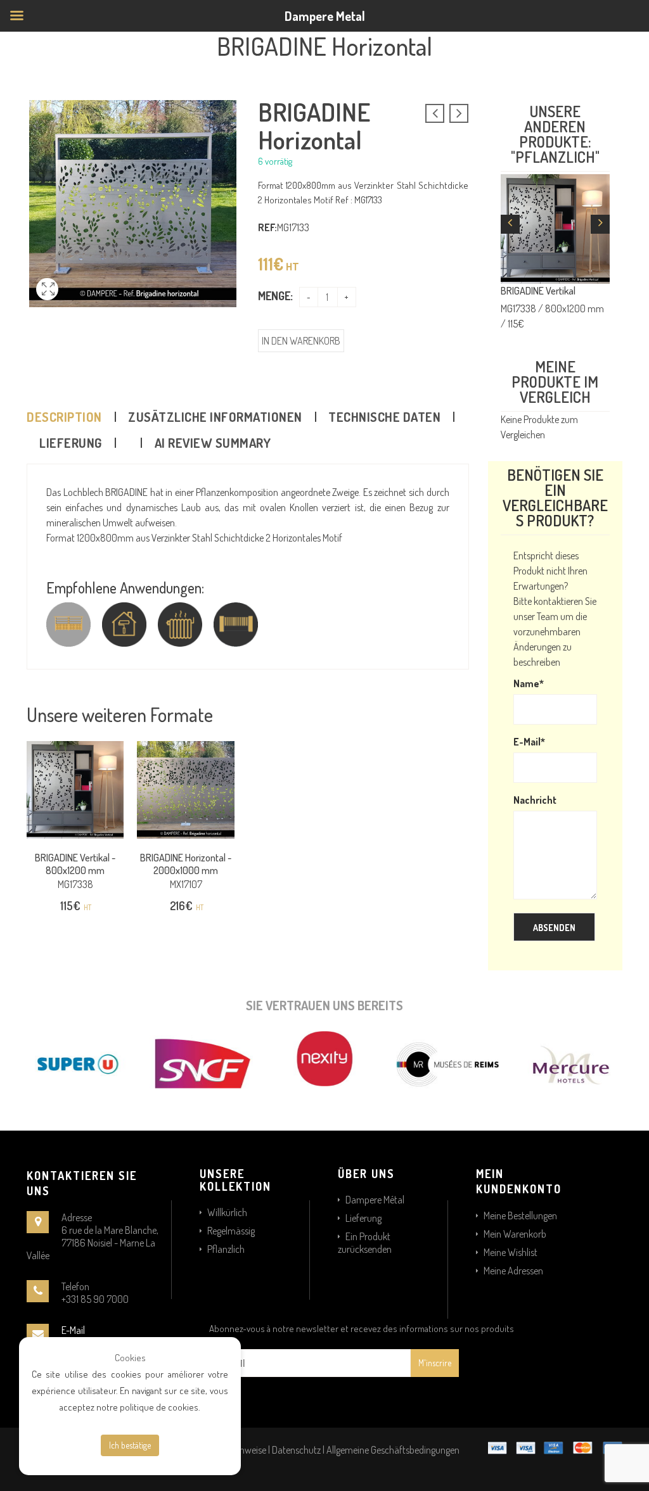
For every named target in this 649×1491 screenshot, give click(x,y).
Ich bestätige (130, 1445)
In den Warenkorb (301, 340)
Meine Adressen (513, 1270)
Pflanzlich (226, 1249)
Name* (528, 683)
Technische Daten (384, 417)
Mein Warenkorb (515, 1234)
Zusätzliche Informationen (215, 417)
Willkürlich (227, 1212)
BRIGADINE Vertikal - (75, 864)
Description (64, 417)
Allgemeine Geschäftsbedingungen (392, 1449)
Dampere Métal (374, 1199)
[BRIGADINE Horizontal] (47, 303)
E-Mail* (529, 741)
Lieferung (70, 443)
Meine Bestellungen (520, 1215)
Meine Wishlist (510, 1252)
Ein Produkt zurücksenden (365, 1242)
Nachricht (534, 800)
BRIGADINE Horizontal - (185, 864)
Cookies (130, 1358)
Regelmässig (231, 1230)
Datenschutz (296, 1449)
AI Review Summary (213, 443)
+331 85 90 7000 (95, 1299)
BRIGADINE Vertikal (538, 290)
